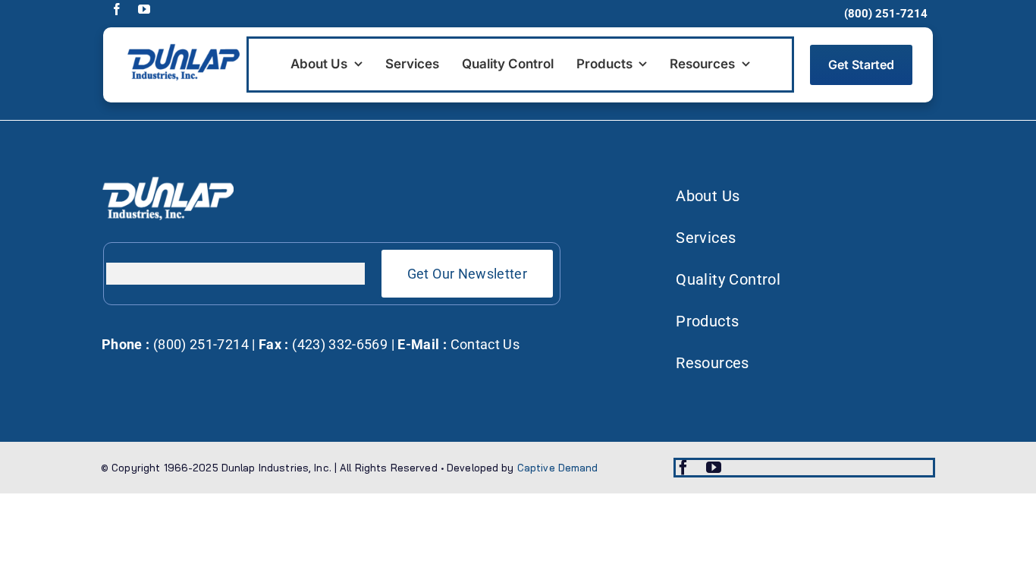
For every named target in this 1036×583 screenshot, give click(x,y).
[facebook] (117, 9)
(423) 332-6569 (338, 344)
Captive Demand (557, 468)
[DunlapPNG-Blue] (183, 48)
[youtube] (144, 9)
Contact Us (485, 344)
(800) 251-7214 (198, 344)
